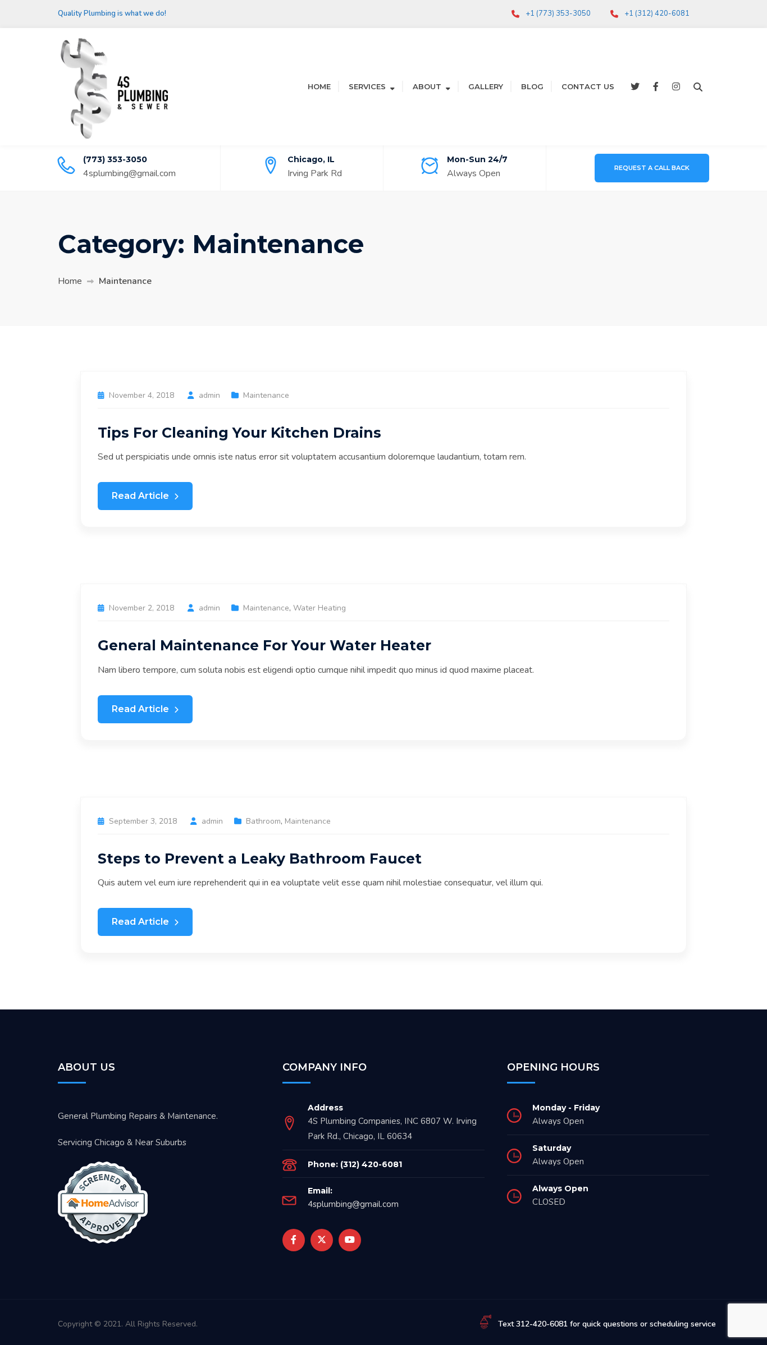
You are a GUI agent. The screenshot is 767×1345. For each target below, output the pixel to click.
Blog (532, 86)
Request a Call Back (652, 168)
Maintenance (266, 395)
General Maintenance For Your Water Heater (264, 645)
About (427, 86)
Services (367, 86)
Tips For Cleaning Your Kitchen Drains (239, 432)
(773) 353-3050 (115, 159)
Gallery (485, 86)
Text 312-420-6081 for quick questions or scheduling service (607, 1324)
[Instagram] (676, 87)
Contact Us (587, 86)
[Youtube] (350, 1240)
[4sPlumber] (114, 86)
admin (209, 395)
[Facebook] (655, 87)
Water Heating (319, 608)
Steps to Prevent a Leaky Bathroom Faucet (260, 858)
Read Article (141, 495)
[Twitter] (635, 87)
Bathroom (263, 821)
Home (319, 86)
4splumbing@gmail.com (129, 173)
